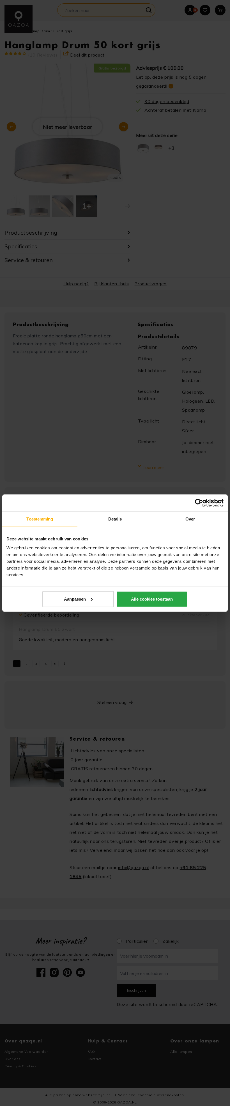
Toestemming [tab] (39, 519)
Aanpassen (75, 598)
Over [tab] (190, 519)
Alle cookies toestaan (152, 598)
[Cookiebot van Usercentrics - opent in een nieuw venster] (199, 503)
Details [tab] (115, 519)
